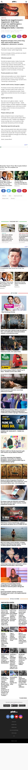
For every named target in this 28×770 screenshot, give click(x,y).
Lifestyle (3, 18)
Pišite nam (14, 733)
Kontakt (14, 721)
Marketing (14, 724)
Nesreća (4, 195)
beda (10, 195)
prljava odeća (5, 198)
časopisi (13, 198)
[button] (1, 230)
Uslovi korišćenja (14, 730)
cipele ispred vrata (18, 195)
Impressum (14, 727)
